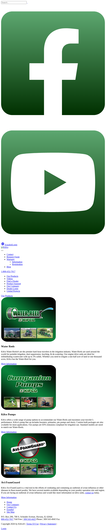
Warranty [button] (11, 259)
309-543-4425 (29, 519)
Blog (9, 267)
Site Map (10, 512)
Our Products (12, 276)
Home (9, 502)
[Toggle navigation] (2, 250)
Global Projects (13, 291)
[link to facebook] (53, 122)
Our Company (13, 286)
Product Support (14, 283)
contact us (89, 493)
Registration (17, 264)
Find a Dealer (12, 281)
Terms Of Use (32, 524)
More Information (9, 364)
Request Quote (13, 257)
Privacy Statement (48, 524)
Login (14, 245)
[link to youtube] (53, 241)
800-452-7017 (7, 519)
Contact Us (11, 507)
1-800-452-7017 (8, 271)
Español (6, 245)
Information (17, 262)
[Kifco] (4, 247)
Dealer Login (12, 288)
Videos (10, 278)
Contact (10, 254)
